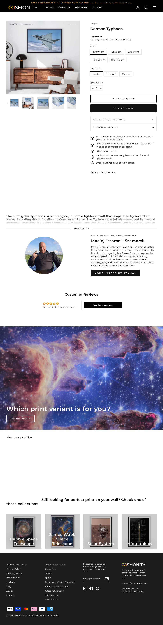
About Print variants (109, 120)
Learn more (20, 418)
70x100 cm (99, 59)
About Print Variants (55, 564)
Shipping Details (105, 127)
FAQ (8, 586)
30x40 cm (98, 51)
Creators (64, 7)
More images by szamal (115, 273)
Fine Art (111, 74)
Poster (96, 74)
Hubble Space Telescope (57, 586)
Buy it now (124, 108)
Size (93, 46)
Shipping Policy (14, 573)
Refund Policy (13, 577)
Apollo (48, 577)
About (9, 591)
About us (81, 7)
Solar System (51, 595)
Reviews (10, 582)
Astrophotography (54, 591)
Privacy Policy (13, 569)
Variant (96, 68)
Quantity (97, 83)
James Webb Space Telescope (60, 582)
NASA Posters (52, 599)
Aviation (49, 573)
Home (93, 24)
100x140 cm (117, 59)
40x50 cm (116, 51)
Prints (49, 7)
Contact (97, 7)
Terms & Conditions (16, 564)
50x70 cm (133, 51)
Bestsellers (50, 569)
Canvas (126, 74)
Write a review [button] (103, 305)
